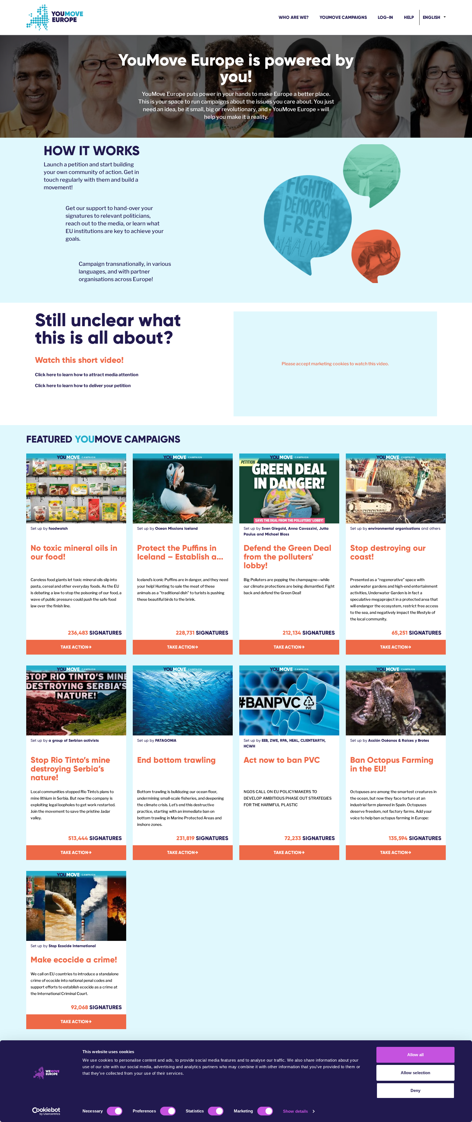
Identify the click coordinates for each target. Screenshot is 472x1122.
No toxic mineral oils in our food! (74, 552)
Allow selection (415, 1072)
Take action (76, 647)
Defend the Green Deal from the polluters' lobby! (287, 556)
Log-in (385, 17)
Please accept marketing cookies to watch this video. (335, 363)
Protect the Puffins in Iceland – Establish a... (180, 552)
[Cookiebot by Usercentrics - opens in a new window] (46, 1111)
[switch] (168, 1111)
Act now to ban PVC (282, 760)
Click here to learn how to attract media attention (86, 374)
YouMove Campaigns (343, 17)
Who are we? (294, 17)
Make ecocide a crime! (74, 960)
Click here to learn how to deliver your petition (83, 385)
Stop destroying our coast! (388, 552)
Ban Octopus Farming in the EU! (391, 764)
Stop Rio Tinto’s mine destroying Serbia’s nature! (70, 768)
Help (409, 17)
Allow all (415, 1054)
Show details (295, 1111)
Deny (415, 1090)
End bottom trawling (176, 760)
